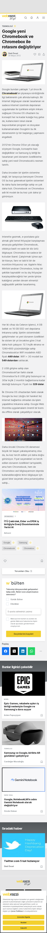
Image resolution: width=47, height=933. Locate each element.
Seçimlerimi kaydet (23, 634)
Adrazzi (7, 533)
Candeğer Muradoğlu (14, 761)
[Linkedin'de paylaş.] (23, 651)
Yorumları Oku (23, 571)
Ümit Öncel (9, 866)
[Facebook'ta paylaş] (6, 651)
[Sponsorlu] (23, 501)
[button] (23, 216)
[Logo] (9, 17)
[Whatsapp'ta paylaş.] (32, 651)
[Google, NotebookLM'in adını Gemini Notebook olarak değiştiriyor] (23, 780)
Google (7, 542)
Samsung (23, 542)
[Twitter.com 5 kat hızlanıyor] (23, 845)
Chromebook (9, 93)
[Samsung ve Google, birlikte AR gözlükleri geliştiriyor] (23, 733)
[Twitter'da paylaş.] (15, 651)
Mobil (6, 699)
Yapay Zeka (8, 795)
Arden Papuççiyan (12, 715)
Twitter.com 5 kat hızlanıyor (22, 861)
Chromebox (29, 548)
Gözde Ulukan (10, 811)
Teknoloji (7, 26)
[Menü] (43, 18)
